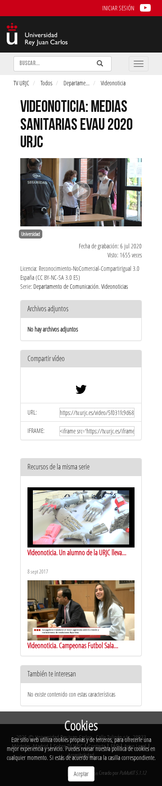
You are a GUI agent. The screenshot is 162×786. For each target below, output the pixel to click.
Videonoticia (113, 83)
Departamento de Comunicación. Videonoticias (80, 286)
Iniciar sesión (118, 8)
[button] (81, 359)
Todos (46, 83)
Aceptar (81, 773)
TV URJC (21, 83)
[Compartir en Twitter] (81, 391)
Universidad (30, 234)
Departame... (76, 83)
